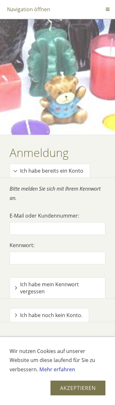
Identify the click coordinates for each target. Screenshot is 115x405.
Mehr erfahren (57, 369)
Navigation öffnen (28, 9)
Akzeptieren (78, 388)
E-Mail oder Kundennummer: (44, 215)
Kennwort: (22, 245)
